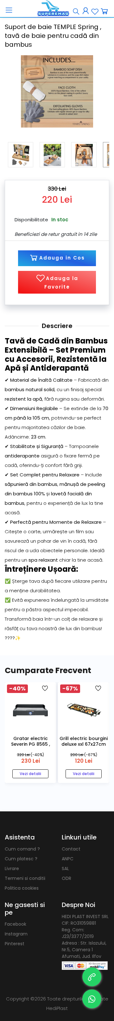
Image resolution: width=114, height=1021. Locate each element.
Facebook (15, 924)
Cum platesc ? (21, 859)
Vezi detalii (30, 773)
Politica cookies (22, 888)
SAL (65, 868)
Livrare (12, 868)
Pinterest (14, 943)
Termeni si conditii (25, 878)
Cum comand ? (22, 849)
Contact (71, 849)
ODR (66, 878)
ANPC (67, 859)
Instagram (16, 934)
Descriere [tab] (57, 325)
